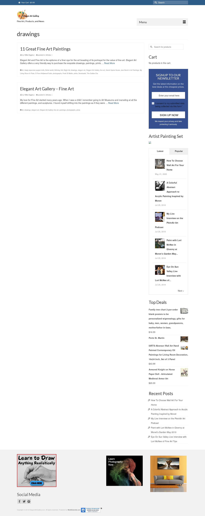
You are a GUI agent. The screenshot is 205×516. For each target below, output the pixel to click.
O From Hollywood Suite (43, 73)
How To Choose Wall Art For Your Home (175, 165)
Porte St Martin (68, 73)
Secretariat (82, 73)
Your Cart (28, 2)
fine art (102, 70)
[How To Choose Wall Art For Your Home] (160, 163)
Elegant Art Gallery (92, 70)
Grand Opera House (113, 70)
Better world (49, 70)
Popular (179, 151)
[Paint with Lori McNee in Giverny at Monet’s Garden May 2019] (160, 243)
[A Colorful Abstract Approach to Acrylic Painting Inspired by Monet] (160, 185)
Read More (109, 63)
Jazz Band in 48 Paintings (130, 70)
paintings (62, 110)
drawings (74, 70)
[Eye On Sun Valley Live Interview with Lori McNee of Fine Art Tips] (160, 269)
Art (23, 70)
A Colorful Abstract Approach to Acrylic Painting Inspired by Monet (169, 191)
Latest (160, 151)
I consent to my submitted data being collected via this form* (169, 105)
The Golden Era (92, 73)
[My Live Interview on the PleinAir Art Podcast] (160, 216)
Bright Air (67, 70)
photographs (57, 73)
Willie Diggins (29, 55)
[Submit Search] (155, 2)
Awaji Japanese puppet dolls (34, 70)
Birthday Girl (58, 70)
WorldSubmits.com (74, 510)
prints (76, 73)
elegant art (81, 70)
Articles (48, 55)
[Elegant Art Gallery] (44, 14)
